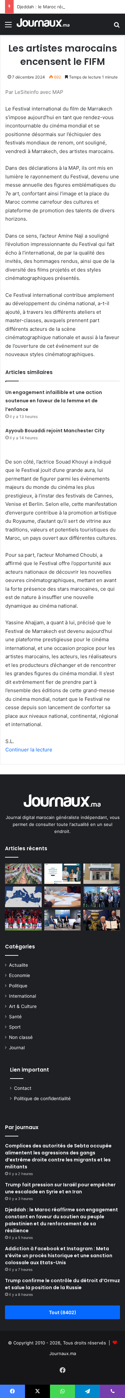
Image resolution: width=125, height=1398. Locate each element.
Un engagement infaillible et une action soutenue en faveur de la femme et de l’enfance (53, 401)
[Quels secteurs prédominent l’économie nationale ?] (23, 874)
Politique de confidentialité (42, 1098)
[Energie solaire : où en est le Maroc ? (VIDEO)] (62, 920)
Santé (15, 1016)
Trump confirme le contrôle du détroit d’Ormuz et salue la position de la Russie (62, 1284)
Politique (18, 985)
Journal (17, 1047)
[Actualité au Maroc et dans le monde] (43, 24)
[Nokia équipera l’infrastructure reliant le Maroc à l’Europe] (23, 897)
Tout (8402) (62, 1312)
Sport (15, 1027)
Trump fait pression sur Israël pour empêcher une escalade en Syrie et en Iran (60, 1188)
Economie (19, 975)
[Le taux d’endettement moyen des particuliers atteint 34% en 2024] (62, 897)
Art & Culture (23, 1006)
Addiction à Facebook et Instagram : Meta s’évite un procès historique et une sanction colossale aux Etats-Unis (58, 1255)
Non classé (21, 1037)
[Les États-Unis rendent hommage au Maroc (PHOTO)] (101, 920)
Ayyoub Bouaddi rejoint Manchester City (54, 430)
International (22, 996)
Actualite (18, 965)
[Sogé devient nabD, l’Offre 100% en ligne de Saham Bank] (101, 874)
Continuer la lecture (28, 749)
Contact (22, 1088)
